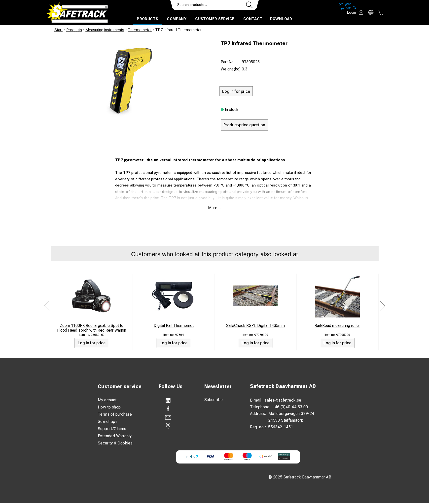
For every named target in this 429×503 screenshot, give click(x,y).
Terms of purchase (115, 414)
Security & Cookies (115, 443)
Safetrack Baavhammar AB (283, 386)
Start (58, 30)
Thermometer (140, 30)
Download (281, 19)
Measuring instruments (104, 30)
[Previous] (47, 305)
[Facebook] (176, 409)
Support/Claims (112, 428)
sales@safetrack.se (283, 400)
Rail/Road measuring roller (337, 325)
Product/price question (244, 125)
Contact (253, 19)
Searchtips (107, 421)
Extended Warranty (115, 436)
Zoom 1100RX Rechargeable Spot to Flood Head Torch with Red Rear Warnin (91, 328)
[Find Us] (176, 426)
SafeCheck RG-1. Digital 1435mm (255, 325)
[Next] (382, 305)
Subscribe (213, 399)
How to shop (109, 407)
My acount (107, 400)
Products (147, 19)
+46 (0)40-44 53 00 (290, 407)
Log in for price (92, 343)
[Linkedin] (176, 400)
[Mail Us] (176, 417)
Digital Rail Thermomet (174, 325)
